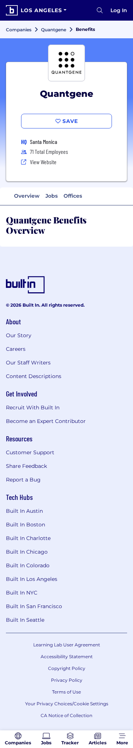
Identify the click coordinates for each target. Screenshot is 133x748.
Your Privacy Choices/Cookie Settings (66, 703)
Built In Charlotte (28, 538)
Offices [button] (73, 196)
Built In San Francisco (34, 606)
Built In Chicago (27, 551)
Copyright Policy (66, 668)
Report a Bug (23, 479)
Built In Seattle (25, 620)
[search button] (100, 10)
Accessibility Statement (67, 656)
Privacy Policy (66, 680)
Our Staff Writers (28, 362)
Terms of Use (66, 692)
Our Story (18, 335)
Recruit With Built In (32, 407)
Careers (15, 349)
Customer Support (30, 452)
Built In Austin (24, 511)
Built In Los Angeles (31, 579)
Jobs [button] (51, 196)
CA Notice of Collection (66, 715)
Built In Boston (25, 524)
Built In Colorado (28, 565)
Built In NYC (21, 592)
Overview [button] (27, 196)
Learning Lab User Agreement (66, 645)
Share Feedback (26, 466)
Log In (118, 10)
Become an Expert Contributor (46, 421)
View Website (43, 161)
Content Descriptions (33, 376)
